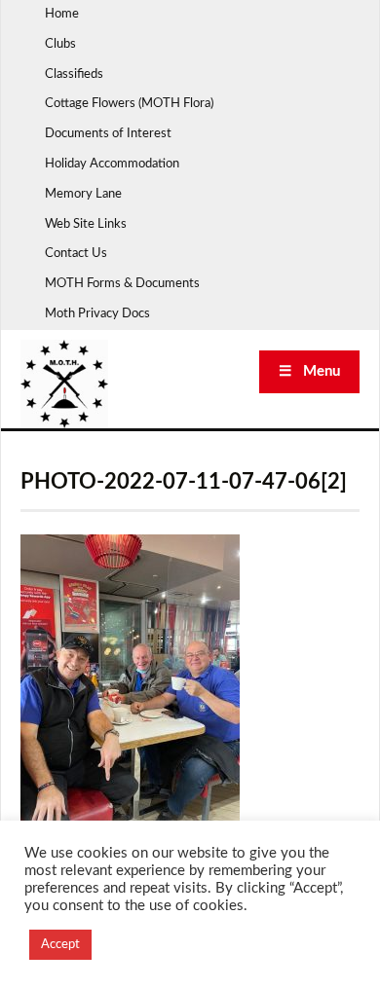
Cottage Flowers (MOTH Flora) (129, 103)
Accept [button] (60, 944)
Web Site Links (86, 224)
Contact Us (76, 253)
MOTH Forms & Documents (122, 283)
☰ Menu (309, 371)
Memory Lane (83, 194)
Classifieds (74, 74)
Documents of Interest (108, 134)
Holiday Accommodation (112, 164)
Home (62, 14)
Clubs (60, 44)
